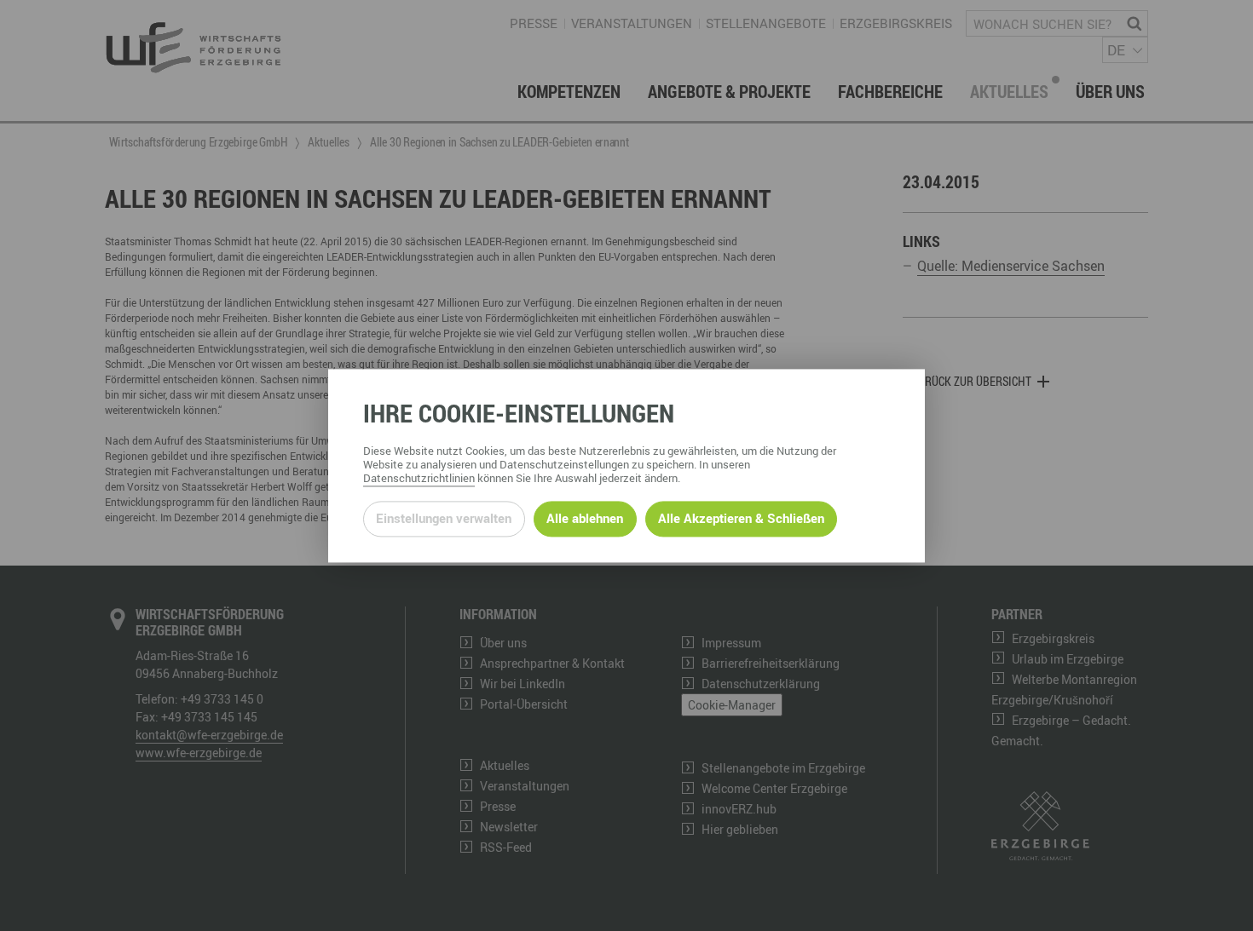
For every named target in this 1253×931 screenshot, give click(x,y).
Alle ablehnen (584, 518)
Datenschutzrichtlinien (419, 478)
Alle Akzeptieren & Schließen (741, 518)
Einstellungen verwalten (443, 518)
